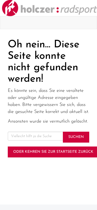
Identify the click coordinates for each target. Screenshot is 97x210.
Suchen (76, 137)
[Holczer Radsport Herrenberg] (49, 8)
